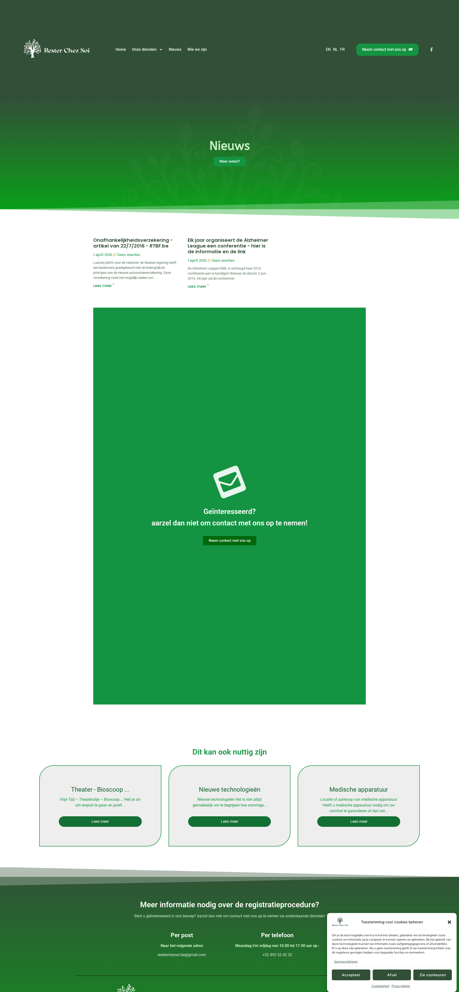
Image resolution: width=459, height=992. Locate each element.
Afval (392, 975)
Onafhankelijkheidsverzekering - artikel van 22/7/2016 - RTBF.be (133, 243)
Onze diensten (144, 49)
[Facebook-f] (431, 49)
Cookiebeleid (380, 986)
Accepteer (351, 975)
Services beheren (346, 961)
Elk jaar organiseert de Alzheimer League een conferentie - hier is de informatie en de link (228, 246)
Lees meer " (103, 285)
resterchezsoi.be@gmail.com (182, 955)
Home (121, 49)
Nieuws (175, 49)
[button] (449, 922)
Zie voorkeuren (433, 975)
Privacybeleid (401, 986)
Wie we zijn (197, 49)
